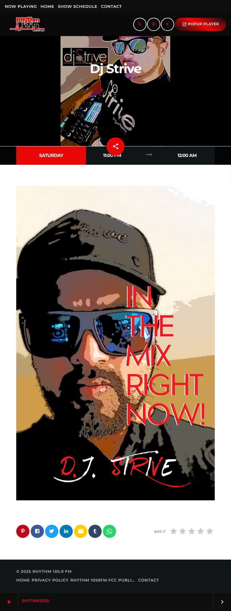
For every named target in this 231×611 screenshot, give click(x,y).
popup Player (200, 24)
